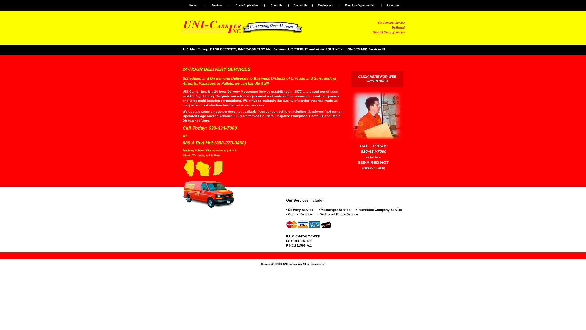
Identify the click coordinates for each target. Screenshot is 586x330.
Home (192, 5)
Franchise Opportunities (360, 5)
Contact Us (300, 5)
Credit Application (247, 5)
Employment (325, 5)
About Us (276, 5)
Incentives (393, 5)
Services (217, 5)
